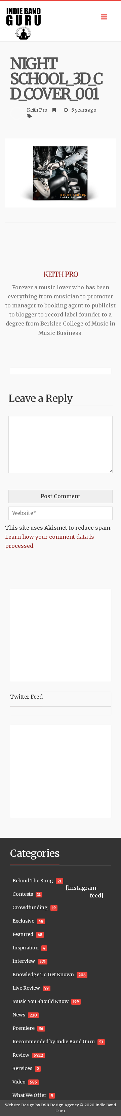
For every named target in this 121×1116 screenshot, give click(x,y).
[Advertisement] (52, 634)
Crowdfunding (30, 907)
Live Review (26, 988)
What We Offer (29, 1095)
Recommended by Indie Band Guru (53, 1042)
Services (22, 1068)
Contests (22, 894)
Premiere (23, 1028)
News (18, 1015)
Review (20, 1055)
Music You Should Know (40, 1001)
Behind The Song (32, 881)
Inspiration (25, 948)
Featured (22, 934)
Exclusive (23, 921)
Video (19, 1082)
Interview (23, 961)
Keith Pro (37, 110)
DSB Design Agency (60, 1105)
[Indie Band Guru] (60, 21)
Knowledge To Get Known (43, 975)
